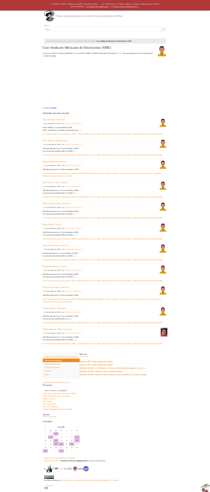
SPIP (62, 458)
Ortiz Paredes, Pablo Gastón (55, 140)
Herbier (60, 382)
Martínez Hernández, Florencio (57, 203)
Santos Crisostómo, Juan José (56, 287)
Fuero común (95, 134)
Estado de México (83, 134)
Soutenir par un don (204, 486)
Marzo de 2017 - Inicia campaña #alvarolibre (96, 361)
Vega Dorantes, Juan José (54, 119)
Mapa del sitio (49, 458)
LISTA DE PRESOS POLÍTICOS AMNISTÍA (61, 357)
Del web (66, 382)
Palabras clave (53, 382)
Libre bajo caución (108, 134)
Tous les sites (84, 356)
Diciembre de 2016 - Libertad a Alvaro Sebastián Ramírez (101, 371)
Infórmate (48, 371)
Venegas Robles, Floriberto (55, 308)
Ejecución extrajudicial (52, 364)
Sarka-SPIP (68, 458)
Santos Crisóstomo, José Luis (56, 245)
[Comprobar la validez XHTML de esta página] (44, 488)
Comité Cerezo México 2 (73, 123)
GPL (73, 458)
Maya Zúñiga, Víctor (52, 224)
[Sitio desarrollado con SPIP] (47, 488)
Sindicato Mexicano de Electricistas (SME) (147, 134)
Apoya (47, 374)
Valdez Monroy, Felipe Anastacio (57, 329)
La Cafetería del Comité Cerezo (97, 6)
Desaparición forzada (52, 367)
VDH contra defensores (67, 41)
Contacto (57, 458)
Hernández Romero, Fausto (55, 266)
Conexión (49, 485)
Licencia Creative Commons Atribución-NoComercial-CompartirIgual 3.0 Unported (90, 480)
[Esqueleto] (46, 488)
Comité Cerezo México (52, 460)
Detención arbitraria (83, 41)
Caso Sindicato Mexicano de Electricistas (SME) (59, 134)
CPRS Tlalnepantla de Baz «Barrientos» (91, 173)
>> (163, 29)
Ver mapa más (49, 108)
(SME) (119, 53)
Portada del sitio (51, 41)
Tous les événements (50, 416)
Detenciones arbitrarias (53, 360)
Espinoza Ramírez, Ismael (54, 161)
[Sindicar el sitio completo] (45, 488)
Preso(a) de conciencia (123, 134)
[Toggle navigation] (47, 36)
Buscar (46, 25)
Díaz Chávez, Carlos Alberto (55, 182)
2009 (93, 41)
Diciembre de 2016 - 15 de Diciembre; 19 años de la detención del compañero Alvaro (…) (112, 368)
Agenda (45, 382)
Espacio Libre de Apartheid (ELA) (126, 6)
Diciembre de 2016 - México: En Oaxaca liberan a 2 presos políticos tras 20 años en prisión (113, 374)
